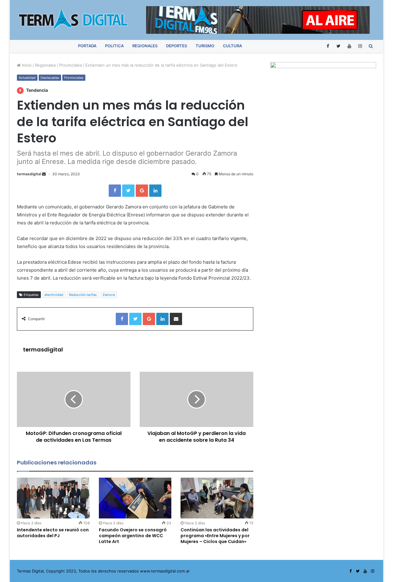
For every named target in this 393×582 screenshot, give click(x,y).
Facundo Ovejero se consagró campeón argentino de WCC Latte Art (133, 536)
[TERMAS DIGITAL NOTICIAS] (73, 19)
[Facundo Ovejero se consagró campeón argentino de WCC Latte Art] (135, 498)
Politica (114, 45)
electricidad (54, 295)
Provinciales (70, 65)
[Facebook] (327, 46)
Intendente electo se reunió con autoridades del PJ (53, 533)
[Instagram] (360, 46)
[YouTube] (349, 46)
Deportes (176, 45)
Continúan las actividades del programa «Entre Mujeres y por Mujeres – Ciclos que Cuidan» (215, 536)
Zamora (109, 295)
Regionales (145, 45)
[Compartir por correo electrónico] (176, 319)
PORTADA (87, 45)
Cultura (232, 45)
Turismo (205, 45)
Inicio (26, 65)
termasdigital (29, 174)
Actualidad (27, 78)
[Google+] (142, 190)
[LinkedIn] (155, 190)
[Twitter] (338, 46)
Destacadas (50, 78)
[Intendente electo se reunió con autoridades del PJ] (53, 498)
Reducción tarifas (83, 295)
